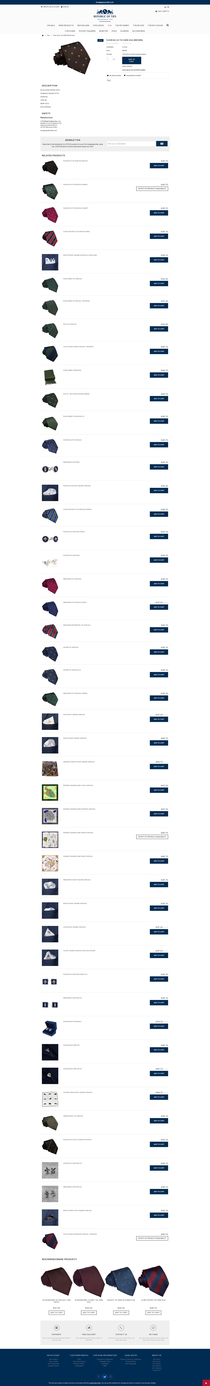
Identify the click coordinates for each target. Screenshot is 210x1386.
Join (116, 72)
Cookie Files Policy (95, 1383)
